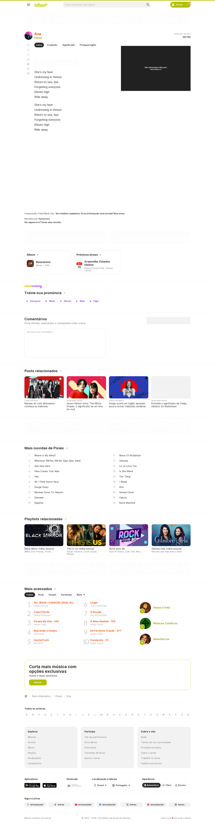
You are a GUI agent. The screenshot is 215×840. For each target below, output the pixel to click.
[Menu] (28, 5)
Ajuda (144, 737)
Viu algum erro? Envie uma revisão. (43, 222)
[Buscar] (148, 5)
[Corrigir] (28, 69)
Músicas (32, 737)
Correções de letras (95, 753)
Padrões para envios (151, 763)
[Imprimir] (28, 64)
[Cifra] (28, 59)
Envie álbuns (91, 742)
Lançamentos (34, 763)
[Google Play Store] (32, 785)
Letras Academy (107, 286)
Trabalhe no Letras (150, 758)
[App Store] (50, 785)
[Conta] (188, 5)
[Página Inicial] (25, 696)
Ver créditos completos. (68, 213)
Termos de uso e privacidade (156, 742)
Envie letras (90, 747)
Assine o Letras (92, 758)
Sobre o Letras (148, 753)
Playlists (32, 753)
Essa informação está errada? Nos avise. (103, 213)
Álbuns (31, 747)
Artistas (32, 742)
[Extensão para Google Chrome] (74, 785)
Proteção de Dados (151, 747)
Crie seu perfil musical (96, 737)
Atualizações (34, 758)
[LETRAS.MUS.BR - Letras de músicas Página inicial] (41, 5)
